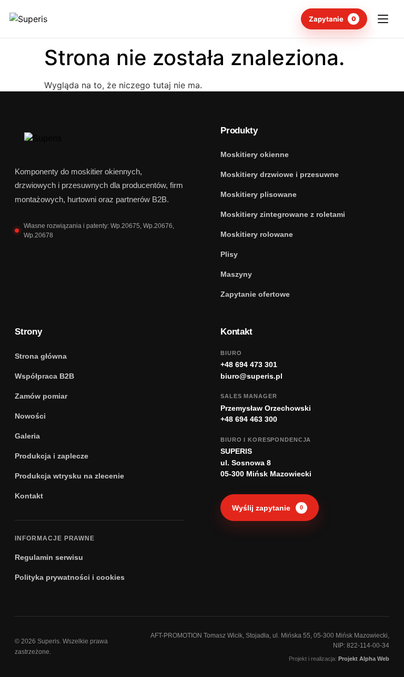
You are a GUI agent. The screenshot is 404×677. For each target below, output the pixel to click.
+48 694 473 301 (248, 364)
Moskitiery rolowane (256, 234)
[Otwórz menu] (383, 18)
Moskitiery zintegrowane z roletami (282, 214)
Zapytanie (332, 19)
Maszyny (236, 274)
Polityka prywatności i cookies (70, 577)
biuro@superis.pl (251, 376)
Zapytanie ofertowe (255, 294)
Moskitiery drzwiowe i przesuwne (279, 174)
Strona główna (41, 356)
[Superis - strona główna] (50, 19)
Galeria (27, 436)
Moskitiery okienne (254, 154)
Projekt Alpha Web (363, 658)
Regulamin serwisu (49, 557)
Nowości (30, 416)
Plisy (229, 254)
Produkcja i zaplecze (51, 456)
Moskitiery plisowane (258, 194)
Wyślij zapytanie (267, 508)
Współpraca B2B (44, 376)
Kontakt (29, 496)
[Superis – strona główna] (65, 139)
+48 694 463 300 (248, 419)
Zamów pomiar (41, 396)
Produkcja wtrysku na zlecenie (69, 476)
